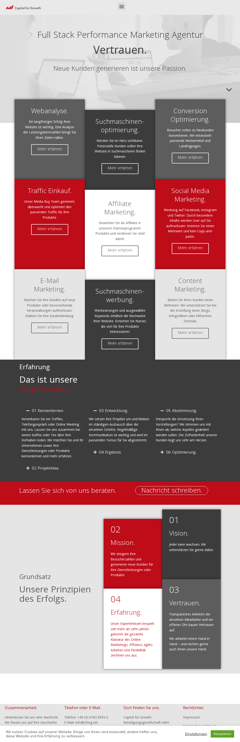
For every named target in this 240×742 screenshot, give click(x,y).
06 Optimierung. (181, 452)
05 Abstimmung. (181, 411)
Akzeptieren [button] (222, 734)
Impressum (191, 718)
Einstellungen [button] (196, 734)
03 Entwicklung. (113, 411)
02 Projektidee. (45, 468)
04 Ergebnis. (110, 452)
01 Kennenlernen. (48, 411)
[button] (121, 6)
